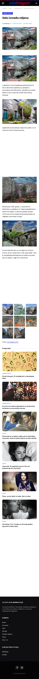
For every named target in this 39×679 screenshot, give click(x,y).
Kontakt (4, 654)
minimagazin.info (12, 342)
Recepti (4, 631)
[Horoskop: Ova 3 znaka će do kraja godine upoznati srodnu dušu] (19, 509)
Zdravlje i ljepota (7, 634)
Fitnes (4, 637)
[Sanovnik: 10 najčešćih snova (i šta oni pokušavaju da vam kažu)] (19, 451)
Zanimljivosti (7, 13)
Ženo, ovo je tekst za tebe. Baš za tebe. (16, 496)
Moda (4, 622)
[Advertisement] (19, 154)
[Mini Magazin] (19, 3)
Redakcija (7, 23)
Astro (3, 628)
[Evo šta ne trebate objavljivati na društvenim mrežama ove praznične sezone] (19, 391)
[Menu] (3, 3)
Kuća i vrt (5, 640)
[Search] (36, 3)
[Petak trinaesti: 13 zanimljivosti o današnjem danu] (19, 361)
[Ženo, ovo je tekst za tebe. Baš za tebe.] (19, 481)
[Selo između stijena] (19, 38)
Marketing (5, 652)
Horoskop (5, 625)
